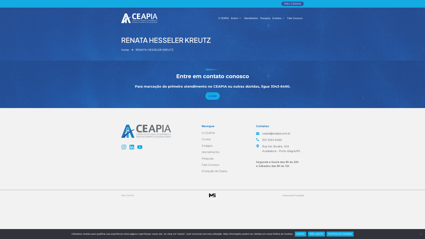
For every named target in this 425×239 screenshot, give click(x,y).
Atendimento (251, 18)
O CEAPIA (223, 18)
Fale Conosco (295, 18)
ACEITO (301, 234)
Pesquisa (265, 18)
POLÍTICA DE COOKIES (340, 234)
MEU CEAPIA (127, 195)
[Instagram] (124, 147)
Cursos (206, 139)
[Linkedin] (131, 147)
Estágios (207, 145)
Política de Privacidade (293, 195)
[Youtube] (139, 147)
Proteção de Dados (214, 171)
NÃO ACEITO (316, 234)
